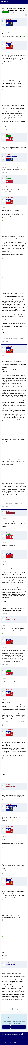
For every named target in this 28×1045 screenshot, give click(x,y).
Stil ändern (24, 1034)
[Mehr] (25, 29)
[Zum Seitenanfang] (25, 1043)
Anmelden (6, 1027)
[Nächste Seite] (19, 1009)
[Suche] (18, 1)
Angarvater (16, 338)
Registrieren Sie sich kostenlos (12, 1021)
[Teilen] (26, 15)
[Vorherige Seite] (8, 1009)
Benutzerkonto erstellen (18, 1027)
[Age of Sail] (4, 1)
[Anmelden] (22, 2)
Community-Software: (14, 1042)
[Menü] (26, 1)
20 (17, 1009)
